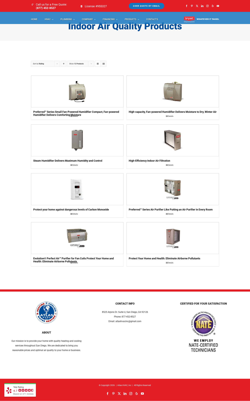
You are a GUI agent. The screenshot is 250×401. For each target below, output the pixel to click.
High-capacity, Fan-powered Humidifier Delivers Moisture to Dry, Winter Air (173, 111)
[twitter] (197, 6)
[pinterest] (192, 6)
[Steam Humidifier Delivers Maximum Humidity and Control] (77, 140)
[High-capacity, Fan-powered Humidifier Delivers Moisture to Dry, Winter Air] (173, 91)
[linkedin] (202, 6)
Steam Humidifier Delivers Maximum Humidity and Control (67, 160)
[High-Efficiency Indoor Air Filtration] (173, 140)
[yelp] (213, 6)
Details (75, 116)
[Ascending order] (63, 64)
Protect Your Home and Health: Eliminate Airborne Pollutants (164, 258)
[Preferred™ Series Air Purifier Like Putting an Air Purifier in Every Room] (173, 189)
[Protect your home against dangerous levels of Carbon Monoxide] (77, 189)
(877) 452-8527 (46, 8)
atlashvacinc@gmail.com (128, 321)
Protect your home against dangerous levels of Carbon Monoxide (71, 209)
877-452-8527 (129, 316)
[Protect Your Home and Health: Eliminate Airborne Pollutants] (173, 238)
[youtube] (218, 6)
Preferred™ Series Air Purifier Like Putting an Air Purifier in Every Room (171, 209)
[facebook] (186, 6)
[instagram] (207, 6)
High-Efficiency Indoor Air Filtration (149, 160)
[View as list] (103, 64)
